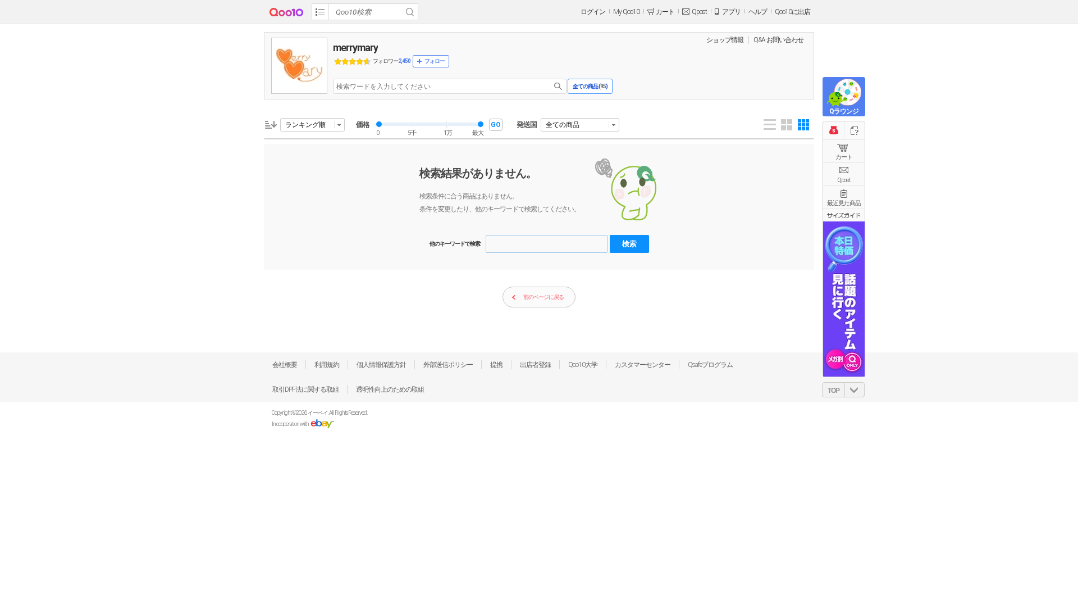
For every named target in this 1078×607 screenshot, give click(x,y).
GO (496, 125)
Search (410, 12)
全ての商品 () (590, 86)
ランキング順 (305, 125)
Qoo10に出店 (792, 12)
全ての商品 (562, 125)
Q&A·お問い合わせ (778, 40)
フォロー (434, 61)
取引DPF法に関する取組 (305, 389)
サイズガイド (844, 215)
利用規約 (326, 365)
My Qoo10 (626, 12)
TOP (833, 391)
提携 (496, 365)
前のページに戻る (543, 297)
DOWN (854, 390)
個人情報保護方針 (381, 365)
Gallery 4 (786, 124)
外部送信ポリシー (448, 365)
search (558, 86)
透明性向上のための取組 (390, 389)
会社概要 (284, 365)
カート (843, 157)
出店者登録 (535, 365)
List (770, 124)
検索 (629, 243)
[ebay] (322, 424)
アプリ (731, 12)
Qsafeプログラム (710, 365)
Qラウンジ (843, 111)
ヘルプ (757, 12)
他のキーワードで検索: (455, 244)
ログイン (593, 12)
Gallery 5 (803, 124)
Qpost (699, 12)
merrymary (355, 47)
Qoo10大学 (582, 365)
